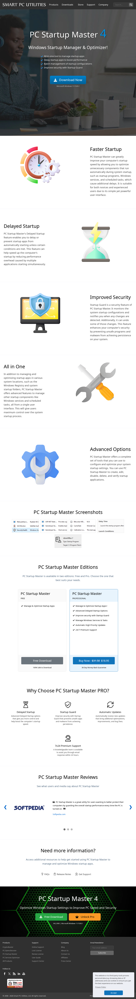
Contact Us (65, 954)
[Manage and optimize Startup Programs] (25, 526)
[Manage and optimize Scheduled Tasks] (82, 526)
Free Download (42, 660)
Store (80, 4)
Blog (63, 947)
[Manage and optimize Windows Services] (53, 526)
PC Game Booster (9, 950)
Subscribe (102, 953)
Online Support (38, 947)
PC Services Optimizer (11, 957)
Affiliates (64, 957)
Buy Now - (94, 660)
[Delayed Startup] (110, 526)
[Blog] (14, 975)
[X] (9, 975)
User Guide (36, 957)
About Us (64, 950)
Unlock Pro (87, 917)
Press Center (66, 961)
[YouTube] (24, 975)
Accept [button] (114, 993)
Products (53, 4)
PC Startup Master (10, 954)
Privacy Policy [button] (100, 987)
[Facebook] (5, 975)
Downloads (67, 4)
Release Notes (64, 874)
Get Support (85, 874)
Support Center (38, 961)
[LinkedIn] (19, 975)
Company (103, 4)
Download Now (70, 80)
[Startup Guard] (68, 541)
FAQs (47, 874)
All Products (7, 961)
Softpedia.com (59, 814)
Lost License (37, 950)
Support (91, 4)
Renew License (37, 954)
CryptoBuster (8, 947)
